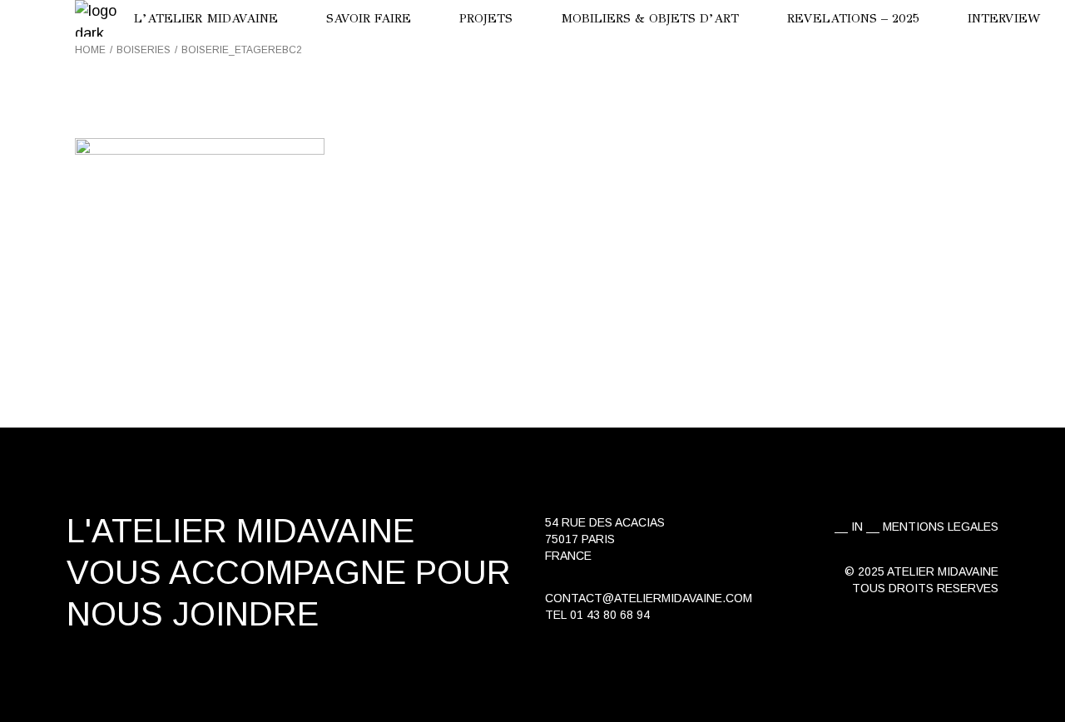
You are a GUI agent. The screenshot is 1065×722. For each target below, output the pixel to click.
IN (857, 526)
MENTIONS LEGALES (940, 526)
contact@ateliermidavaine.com (648, 598)
